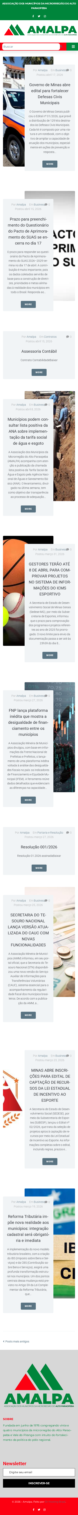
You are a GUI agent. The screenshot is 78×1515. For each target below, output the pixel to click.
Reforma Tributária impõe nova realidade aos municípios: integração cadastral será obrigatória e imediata (28, 1228)
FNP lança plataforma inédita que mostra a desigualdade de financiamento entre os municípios (28, 722)
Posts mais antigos (16, 1341)
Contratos (50, 336)
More (49, 164)
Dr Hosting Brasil (55, 1501)
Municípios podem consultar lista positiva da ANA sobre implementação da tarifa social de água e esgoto (28, 431)
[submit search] (61, 46)
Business (61, 70)
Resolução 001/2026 (39, 847)
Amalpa (43, 70)
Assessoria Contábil (39, 351)
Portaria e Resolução (50, 832)
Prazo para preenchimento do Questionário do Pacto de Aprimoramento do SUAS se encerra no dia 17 (28, 231)
